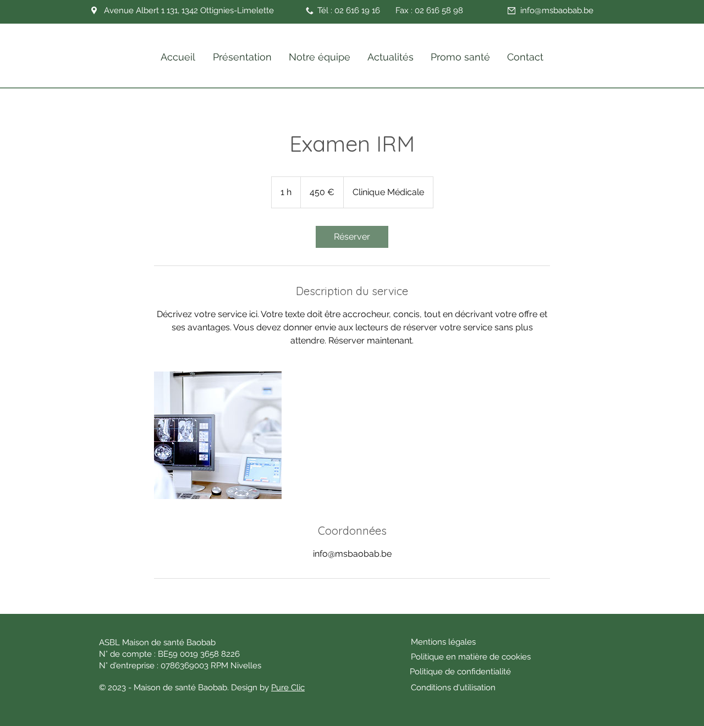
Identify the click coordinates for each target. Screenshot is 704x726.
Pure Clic (288, 687)
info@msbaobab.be (556, 10)
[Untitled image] (218, 435)
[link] (352, 237)
